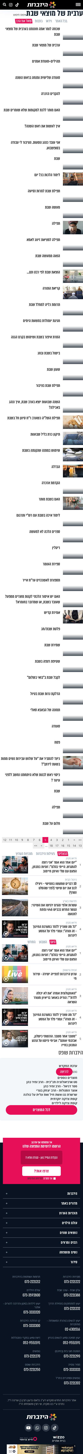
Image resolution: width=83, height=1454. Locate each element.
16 (62, 845)
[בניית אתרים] (58, 1437)
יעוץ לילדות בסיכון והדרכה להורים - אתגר (21, 1305)
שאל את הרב (23, 21)
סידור (74, 1262)
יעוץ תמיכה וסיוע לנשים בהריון (64, 1337)
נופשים (36, 1351)
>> (35, 845)
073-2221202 (72, 1383)
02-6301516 (72, 1329)
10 (16, 840)
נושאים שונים (68, 1232)
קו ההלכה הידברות (30, 1320)
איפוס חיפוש (19, 15)
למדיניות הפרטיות (35, 1178)
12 (4, 840)
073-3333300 (31, 1325)
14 (74, 845)
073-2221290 (72, 1356)
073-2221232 (72, 1308)
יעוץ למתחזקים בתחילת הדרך (64, 1303)
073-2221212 (32, 1282)
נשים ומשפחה (68, 1252)
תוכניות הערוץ (68, 1213)
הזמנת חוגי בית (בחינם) (67, 1351)
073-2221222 (72, 1282)
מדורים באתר (69, 1203)
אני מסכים (39, 1178)
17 (56, 845)
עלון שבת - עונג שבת (68, 1290)
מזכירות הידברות (71, 1276)
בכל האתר (61, 21)
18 (51, 845)
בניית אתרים (58, 1440)
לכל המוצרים (41, 1110)
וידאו (48, 21)
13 (80, 845)
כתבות (38, 21)
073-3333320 (31, 1312)
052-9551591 (71, 1343)
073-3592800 (31, 1295)
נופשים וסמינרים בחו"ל (68, 1378)
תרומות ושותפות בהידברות (26, 1276)
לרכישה (64, 1071)
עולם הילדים (69, 1222)
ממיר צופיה (74, 1364)
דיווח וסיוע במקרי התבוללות (25, 1337)
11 (10, 840)
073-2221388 (72, 1295)
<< (80, 840)
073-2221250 (32, 1369)
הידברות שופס (32, 1364)
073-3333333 (72, 1369)
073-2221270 (32, 1356)
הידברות (72, 1193)
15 (68, 845)
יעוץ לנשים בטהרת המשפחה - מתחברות (63, 1322)
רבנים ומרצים (69, 1242)
